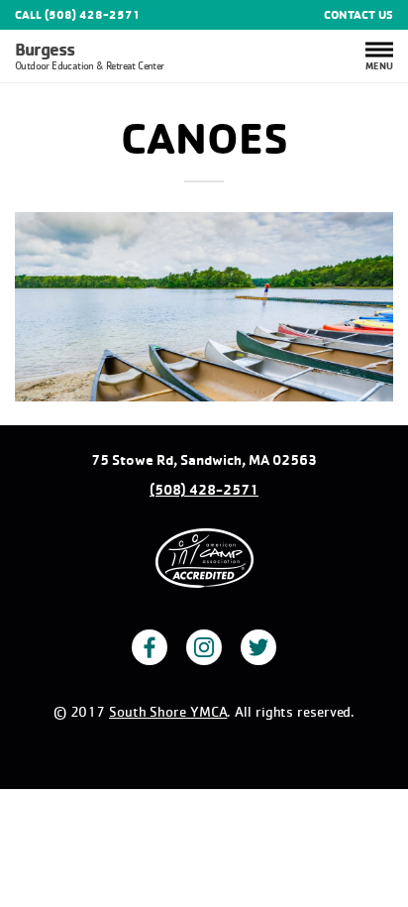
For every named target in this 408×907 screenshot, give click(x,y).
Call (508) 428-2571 (77, 15)
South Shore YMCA (168, 711)
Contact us (358, 15)
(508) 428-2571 (204, 490)
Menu (379, 64)
